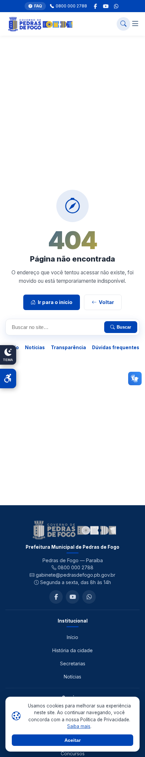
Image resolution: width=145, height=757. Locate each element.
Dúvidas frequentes (115, 347)
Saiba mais (78, 726)
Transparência (68, 347)
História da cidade (72, 650)
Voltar (106, 302)
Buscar (124, 327)
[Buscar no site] (123, 24)
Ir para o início (55, 302)
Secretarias (72, 663)
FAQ (38, 5)
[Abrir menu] (135, 24)
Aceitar (72, 740)
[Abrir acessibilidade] (8, 378)
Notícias (35, 347)
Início (72, 637)
